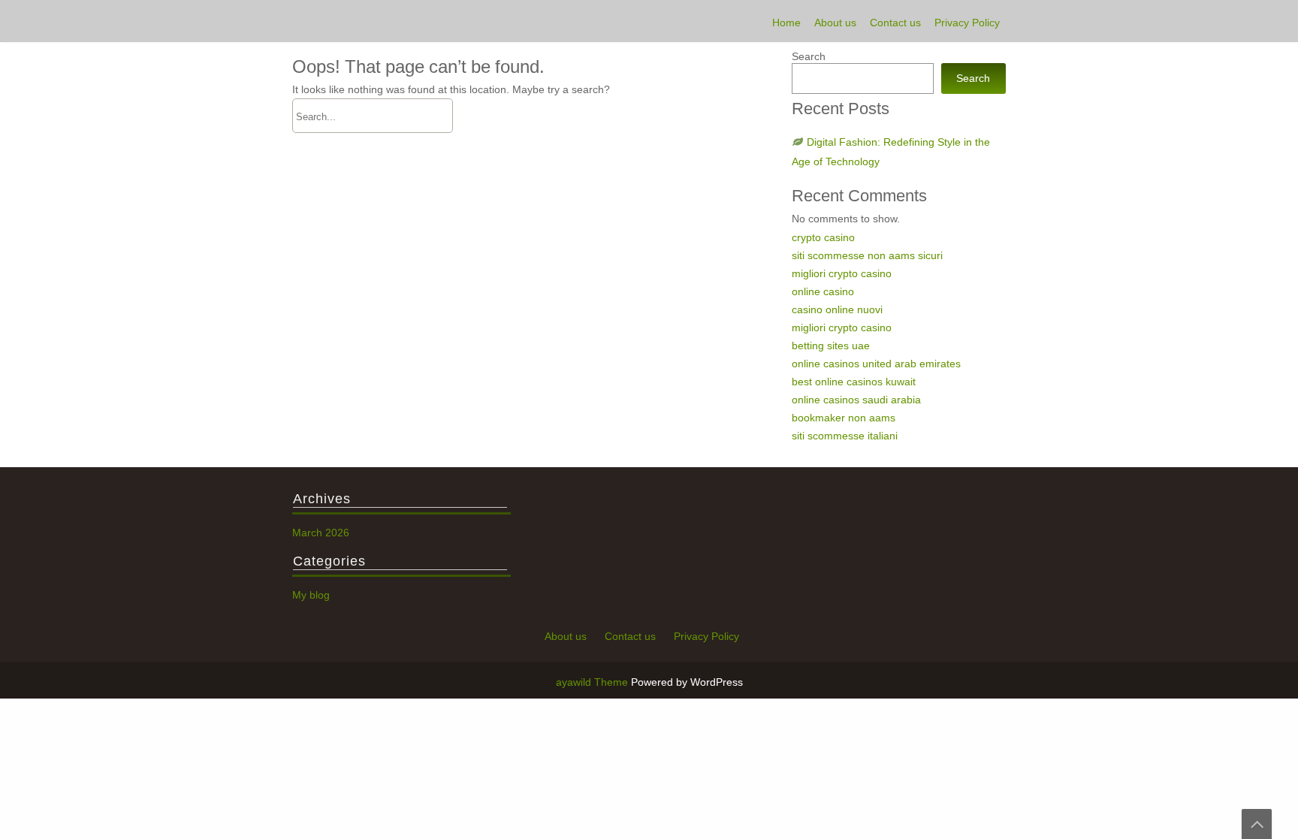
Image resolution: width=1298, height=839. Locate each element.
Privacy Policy (967, 22)
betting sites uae (831, 345)
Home (786, 22)
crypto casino (823, 237)
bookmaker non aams (843, 417)
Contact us (895, 22)
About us (835, 22)
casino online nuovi (837, 309)
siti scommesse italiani (845, 435)
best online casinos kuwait (854, 381)
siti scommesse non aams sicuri (867, 255)
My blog (311, 595)
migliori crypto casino (842, 273)
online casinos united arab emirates (876, 363)
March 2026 (320, 532)
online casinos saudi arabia (856, 399)
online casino (823, 291)
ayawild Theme (593, 682)
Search (809, 56)
